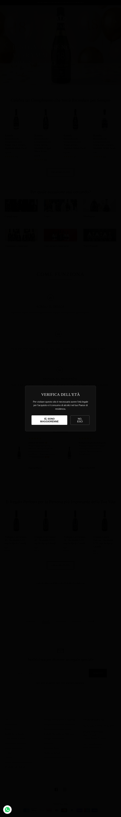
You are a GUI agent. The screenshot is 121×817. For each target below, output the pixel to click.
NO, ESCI (80, 420)
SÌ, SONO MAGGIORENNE (49, 420)
